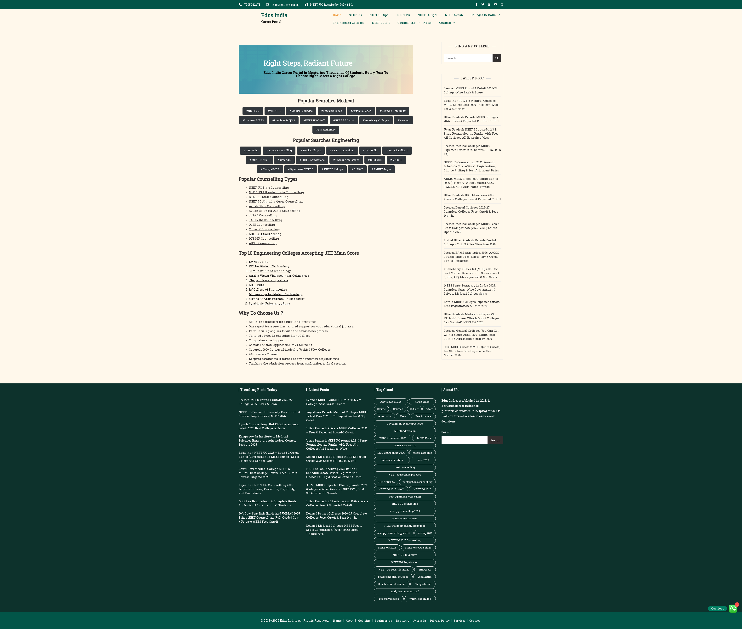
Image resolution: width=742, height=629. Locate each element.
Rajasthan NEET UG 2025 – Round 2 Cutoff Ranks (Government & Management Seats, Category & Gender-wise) (269, 457)
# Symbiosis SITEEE (300, 169)
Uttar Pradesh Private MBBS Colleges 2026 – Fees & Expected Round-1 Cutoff (471, 119)
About (349, 620)
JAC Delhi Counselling (265, 220)
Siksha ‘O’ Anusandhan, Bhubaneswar (277, 299)
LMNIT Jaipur (259, 262)
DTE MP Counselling (264, 238)
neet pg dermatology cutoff (393, 533)
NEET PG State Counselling (268, 197)
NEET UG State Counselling (269, 187)
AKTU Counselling (263, 243)
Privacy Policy (440, 620)
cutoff (429, 409)
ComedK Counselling (264, 229)
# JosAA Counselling (279, 150)
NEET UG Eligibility (405, 555)
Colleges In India (483, 15)
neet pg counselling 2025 (405, 511)
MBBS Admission (405, 431)
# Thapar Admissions (346, 160)
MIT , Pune (257, 285)
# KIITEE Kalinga (332, 169)
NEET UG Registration (404, 562)
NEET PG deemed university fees (404, 525)
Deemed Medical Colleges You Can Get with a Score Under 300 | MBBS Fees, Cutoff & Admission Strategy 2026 (471, 335)
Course (381, 409)
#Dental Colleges (331, 111)
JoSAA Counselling (263, 215)
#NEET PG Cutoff (343, 120)
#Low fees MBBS (253, 120)
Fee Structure (423, 416)
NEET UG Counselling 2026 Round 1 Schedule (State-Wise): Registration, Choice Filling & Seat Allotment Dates (471, 166)
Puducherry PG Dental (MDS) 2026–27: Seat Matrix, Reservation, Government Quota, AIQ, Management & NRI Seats (471, 273)
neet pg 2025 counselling (417, 482)
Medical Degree (422, 452)
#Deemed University (393, 111)
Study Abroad (423, 584)
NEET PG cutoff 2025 (404, 518)
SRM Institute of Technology (270, 271)
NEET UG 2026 (387, 547)
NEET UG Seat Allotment (394, 569)
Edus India (274, 15)
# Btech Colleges (310, 150)
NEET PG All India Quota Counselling (276, 201)
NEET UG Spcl (379, 15)
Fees (403, 416)
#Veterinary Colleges (376, 120)
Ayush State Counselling (267, 206)
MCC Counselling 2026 (391, 452)
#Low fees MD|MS (283, 120)
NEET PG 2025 (386, 482)
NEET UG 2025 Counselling (404, 540)
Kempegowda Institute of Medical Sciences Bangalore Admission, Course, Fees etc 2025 (267, 440)
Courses (445, 23)
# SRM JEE (375, 160)
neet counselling (405, 467)
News (427, 23)
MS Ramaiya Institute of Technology (275, 294)
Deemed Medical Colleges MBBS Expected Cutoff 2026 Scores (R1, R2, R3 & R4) (472, 150)
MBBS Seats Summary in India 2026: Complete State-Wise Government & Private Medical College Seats (470, 289)
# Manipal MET (270, 169)
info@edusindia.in (285, 5)
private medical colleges (393, 576)
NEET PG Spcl (427, 15)
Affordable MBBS (391, 401)
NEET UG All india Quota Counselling (276, 192)
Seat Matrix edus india (391, 584)
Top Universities (389, 598)
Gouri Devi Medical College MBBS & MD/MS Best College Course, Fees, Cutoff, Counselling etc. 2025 (268, 473)
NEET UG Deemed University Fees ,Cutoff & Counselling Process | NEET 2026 (269, 414)
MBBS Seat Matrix (405, 445)
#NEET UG (253, 111)
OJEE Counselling (262, 224)
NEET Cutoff (381, 23)
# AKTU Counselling (342, 150)
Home (337, 15)
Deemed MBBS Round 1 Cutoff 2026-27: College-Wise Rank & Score (471, 90)
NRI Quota (425, 569)
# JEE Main (251, 150)
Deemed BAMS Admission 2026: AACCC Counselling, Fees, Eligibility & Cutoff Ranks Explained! (471, 257)
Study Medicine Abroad (405, 591)
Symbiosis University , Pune (269, 303)
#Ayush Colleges (361, 111)
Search (447, 432)
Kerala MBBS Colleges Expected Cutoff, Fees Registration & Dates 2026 (472, 304)
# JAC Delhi (370, 150)
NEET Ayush (454, 15)
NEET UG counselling (418, 547)
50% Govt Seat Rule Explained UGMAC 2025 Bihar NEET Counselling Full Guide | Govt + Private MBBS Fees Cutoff (269, 517)
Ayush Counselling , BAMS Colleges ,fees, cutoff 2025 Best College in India (269, 426)
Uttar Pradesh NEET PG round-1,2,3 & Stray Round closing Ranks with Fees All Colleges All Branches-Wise (471, 133)
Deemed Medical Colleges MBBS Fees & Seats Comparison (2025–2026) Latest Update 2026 (471, 228)
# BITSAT (357, 169)
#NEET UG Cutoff (314, 120)
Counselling (406, 23)
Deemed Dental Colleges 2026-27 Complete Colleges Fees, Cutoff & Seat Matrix (471, 211)
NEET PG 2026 (422, 489)
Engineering (383, 620)
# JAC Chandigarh (397, 150)
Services (459, 620)
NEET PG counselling (405, 503)
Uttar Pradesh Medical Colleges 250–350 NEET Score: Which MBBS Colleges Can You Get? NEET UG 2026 (471, 318)
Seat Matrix (424, 576)
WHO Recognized (420, 598)
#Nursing (403, 120)
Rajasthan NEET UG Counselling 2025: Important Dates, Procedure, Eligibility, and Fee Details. (267, 489)
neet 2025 (423, 460)
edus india (384, 416)
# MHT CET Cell (259, 160)
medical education (392, 460)
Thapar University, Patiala (268, 280)
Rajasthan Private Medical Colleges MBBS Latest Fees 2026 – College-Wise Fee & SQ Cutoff (471, 105)
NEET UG (355, 15)
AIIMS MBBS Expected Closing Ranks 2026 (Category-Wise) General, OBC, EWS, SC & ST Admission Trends (471, 183)
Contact (474, 620)
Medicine (364, 620)
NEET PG (403, 15)
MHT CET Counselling (265, 234)
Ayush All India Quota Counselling (274, 211)
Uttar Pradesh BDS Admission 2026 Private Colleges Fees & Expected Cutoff (472, 197)
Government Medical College (405, 423)
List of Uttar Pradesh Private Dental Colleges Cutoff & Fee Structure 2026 (470, 242)
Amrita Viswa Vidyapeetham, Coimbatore (279, 275)
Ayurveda (419, 620)
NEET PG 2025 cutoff (391, 489)
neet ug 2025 (424, 533)
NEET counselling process (405, 474)
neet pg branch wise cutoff (405, 496)
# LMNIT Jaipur (381, 169)
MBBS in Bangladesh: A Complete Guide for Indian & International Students (267, 503)
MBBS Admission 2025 (392, 438)
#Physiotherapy (326, 129)
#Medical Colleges (301, 111)
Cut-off (414, 409)
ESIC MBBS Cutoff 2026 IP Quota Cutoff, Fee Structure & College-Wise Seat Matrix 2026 (472, 351)
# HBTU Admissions (312, 160)
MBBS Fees (424, 438)
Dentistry (402, 620)
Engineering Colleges (348, 23)
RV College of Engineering (268, 289)
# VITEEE (396, 160)
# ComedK (284, 160)
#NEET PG (274, 111)
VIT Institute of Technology (269, 266)
